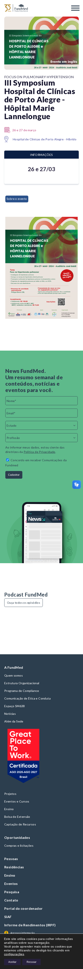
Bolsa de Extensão (17, 816)
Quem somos (13, 675)
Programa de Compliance (21, 691)
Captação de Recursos (20, 824)
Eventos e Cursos (16, 801)
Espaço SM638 (14, 706)
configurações (14, 954)
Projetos (10, 794)
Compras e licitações (18, 845)
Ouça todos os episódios (23, 602)
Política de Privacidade (39, 452)
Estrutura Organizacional (21, 683)
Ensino (9, 809)
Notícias (10, 713)
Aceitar (12, 962)
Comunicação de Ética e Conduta (27, 698)
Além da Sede (13, 721)
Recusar (31, 962)
